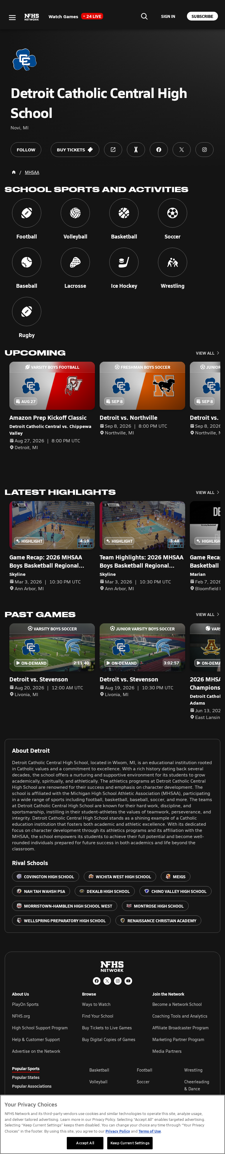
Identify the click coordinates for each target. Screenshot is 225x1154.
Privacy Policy (117, 1131)
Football (144, 1070)
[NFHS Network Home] (32, 17)
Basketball (99, 1070)
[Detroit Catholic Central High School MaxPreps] (136, 149)
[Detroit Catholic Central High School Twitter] (182, 149)
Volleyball (98, 1081)
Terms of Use (150, 1131)
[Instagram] (118, 981)
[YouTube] (128, 981)
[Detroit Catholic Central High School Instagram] (204, 149)
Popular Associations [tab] (32, 1086)
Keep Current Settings (129, 1142)
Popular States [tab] (26, 1077)
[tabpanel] (151, 1085)
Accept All (85, 1142)
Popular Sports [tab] (26, 1068)
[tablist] (41, 1077)
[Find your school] (144, 16)
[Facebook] (96, 981)
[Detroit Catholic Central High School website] (113, 149)
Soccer (143, 1081)
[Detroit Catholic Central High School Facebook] (159, 149)
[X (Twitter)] (107, 981)
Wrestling (193, 1070)
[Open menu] (12, 17)
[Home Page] (14, 172)
